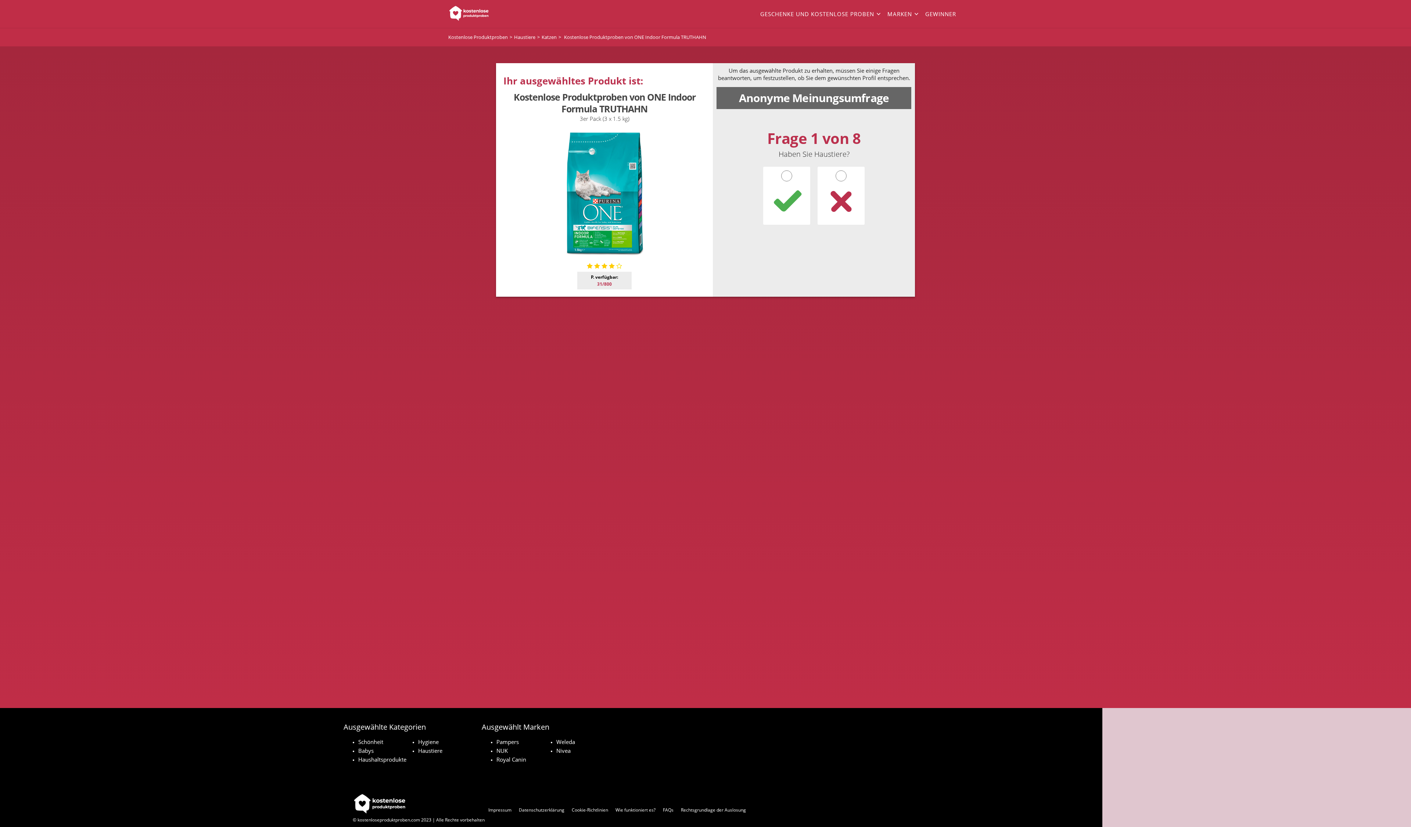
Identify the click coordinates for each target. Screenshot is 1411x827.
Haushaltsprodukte (382, 759)
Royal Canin (511, 759)
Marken (899, 14)
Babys (366, 750)
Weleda (565, 741)
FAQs (668, 810)
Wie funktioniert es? (635, 810)
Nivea (563, 750)
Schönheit (370, 741)
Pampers (507, 741)
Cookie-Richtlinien (590, 810)
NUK (502, 750)
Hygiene (428, 741)
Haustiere (430, 750)
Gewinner (940, 14)
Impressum (499, 810)
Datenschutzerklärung (541, 810)
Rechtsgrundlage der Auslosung (713, 810)
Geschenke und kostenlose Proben (817, 14)
